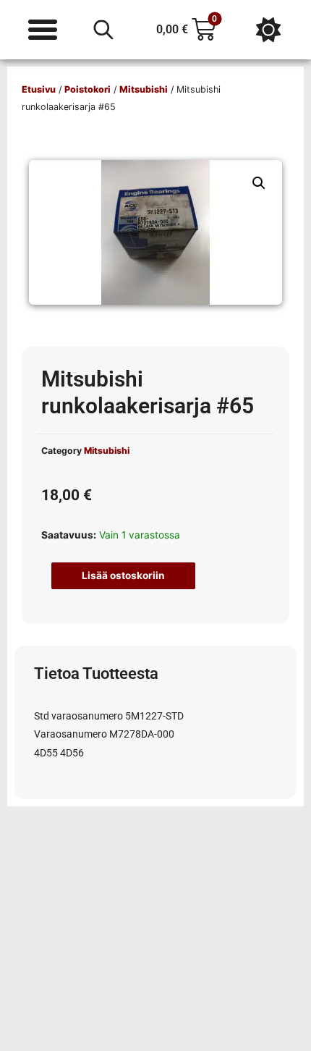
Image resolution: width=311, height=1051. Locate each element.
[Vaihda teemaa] (268, 29)
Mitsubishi (143, 89)
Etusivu (39, 89)
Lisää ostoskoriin (123, 575)
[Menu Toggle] (43, 30)
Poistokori (87, 89)
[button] (259, 183)
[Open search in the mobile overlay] (103, 29)
